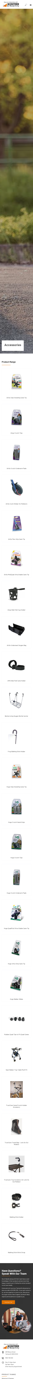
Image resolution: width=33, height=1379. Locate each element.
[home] (10, 4)
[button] (30, 3)
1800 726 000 (9, 1358)
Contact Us (8, 1302)
